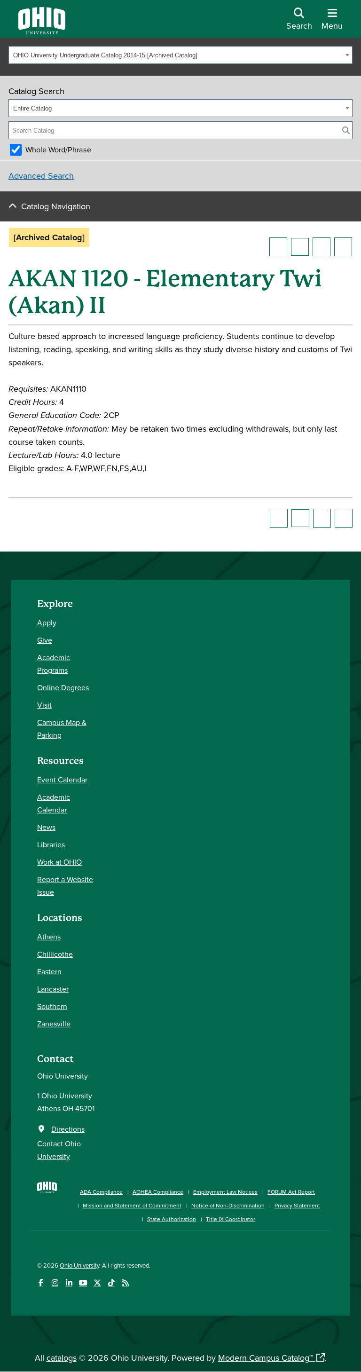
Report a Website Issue (65, 885)
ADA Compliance (101, 1192)
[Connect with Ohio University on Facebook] (41, 1283)
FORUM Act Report (291, 1192)
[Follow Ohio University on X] (97, 1283)
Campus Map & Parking (61, 728)
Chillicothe (55, 954)
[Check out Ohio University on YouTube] (83, 1283)
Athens (49, 936)
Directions (68, 1129)
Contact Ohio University (59, 1149)
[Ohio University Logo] (41, 31)
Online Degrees (63, 687)
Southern (52, 1006)
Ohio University (79, 1265)
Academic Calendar (53, 803)
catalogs (62, 1358)
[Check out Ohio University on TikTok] (111, 1283)
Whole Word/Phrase (58, 149)
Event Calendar (62, 779)
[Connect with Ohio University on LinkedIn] (69, 1283)
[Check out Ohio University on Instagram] (55, 1283)
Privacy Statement (297, 1205)
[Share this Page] (300, 247)
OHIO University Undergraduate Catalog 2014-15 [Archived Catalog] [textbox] (105, 55)
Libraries (51, 844)
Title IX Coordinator (230, 1219)
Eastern (49, 971)
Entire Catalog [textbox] (32, 108)
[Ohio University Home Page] (47, 1200)
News (46, 827)
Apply (46, 622)
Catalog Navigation (55, 206)
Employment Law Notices (225, 1192)
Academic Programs (53, 663)
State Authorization (171, 1219)
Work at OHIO (59, 862)
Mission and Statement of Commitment (132, 1205)
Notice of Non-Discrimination (228, 1205)
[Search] (346, 130)
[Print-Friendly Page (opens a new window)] (321, 246)
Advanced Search (41, 175)
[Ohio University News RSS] (125, 1283)
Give (44, 640)
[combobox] (180, 55)
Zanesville (54, 1023)
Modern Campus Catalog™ (265, 1358)
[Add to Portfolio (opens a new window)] (278, 246)
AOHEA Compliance (158, 1192)
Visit (44, 705)
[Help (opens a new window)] (343, 246)
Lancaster (53, 989)
